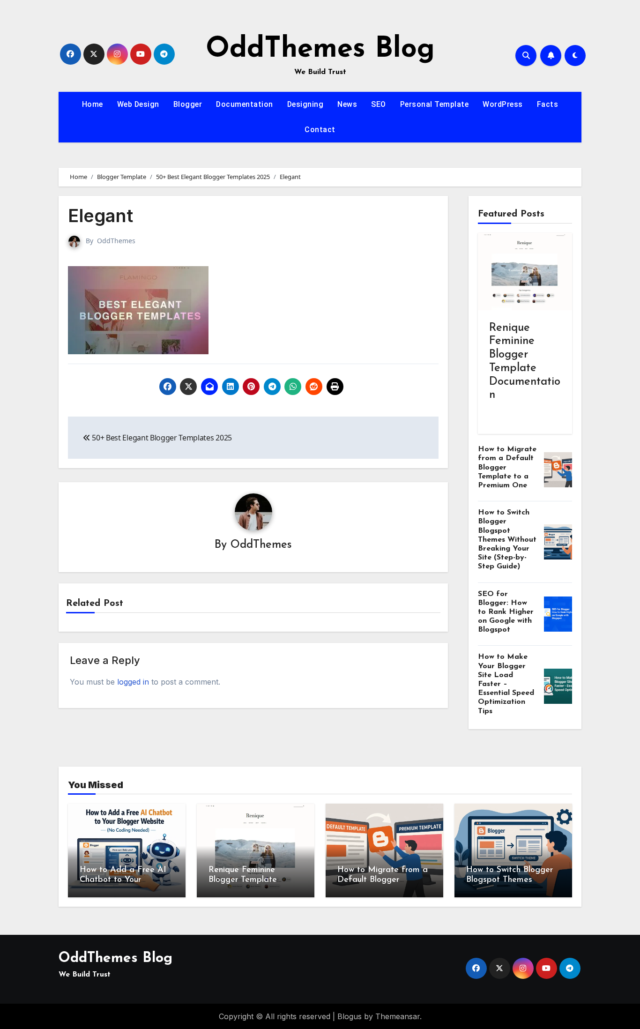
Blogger (187, 104)
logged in (133, 681)
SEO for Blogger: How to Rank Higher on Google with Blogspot (506, 612)
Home (92, 104)
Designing (305, 104)
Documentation (244, 104)
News (347, 104)
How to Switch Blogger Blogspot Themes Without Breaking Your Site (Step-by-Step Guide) (507, 539)
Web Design (138, 104)
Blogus (349, 1016)
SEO (378, 104)
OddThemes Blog (320, 50)
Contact (320, 129)
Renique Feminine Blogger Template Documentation (242, 880)
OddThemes (116, 240)
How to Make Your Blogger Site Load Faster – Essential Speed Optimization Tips (506, 684)
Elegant (100, 215)
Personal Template (434, 104)
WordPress (503, 104)
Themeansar (397, 1016)
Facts (547, 104)
